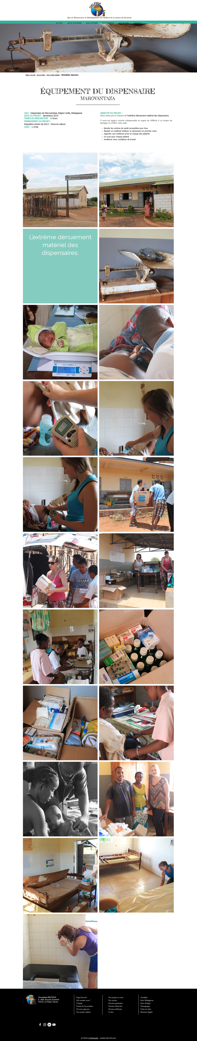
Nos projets (41, 75)
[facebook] (40, 1025)
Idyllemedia (93, 1038)
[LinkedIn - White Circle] (49, 1025)
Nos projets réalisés (53, 75)
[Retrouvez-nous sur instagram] (45, 1025)
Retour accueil (30, 75)
